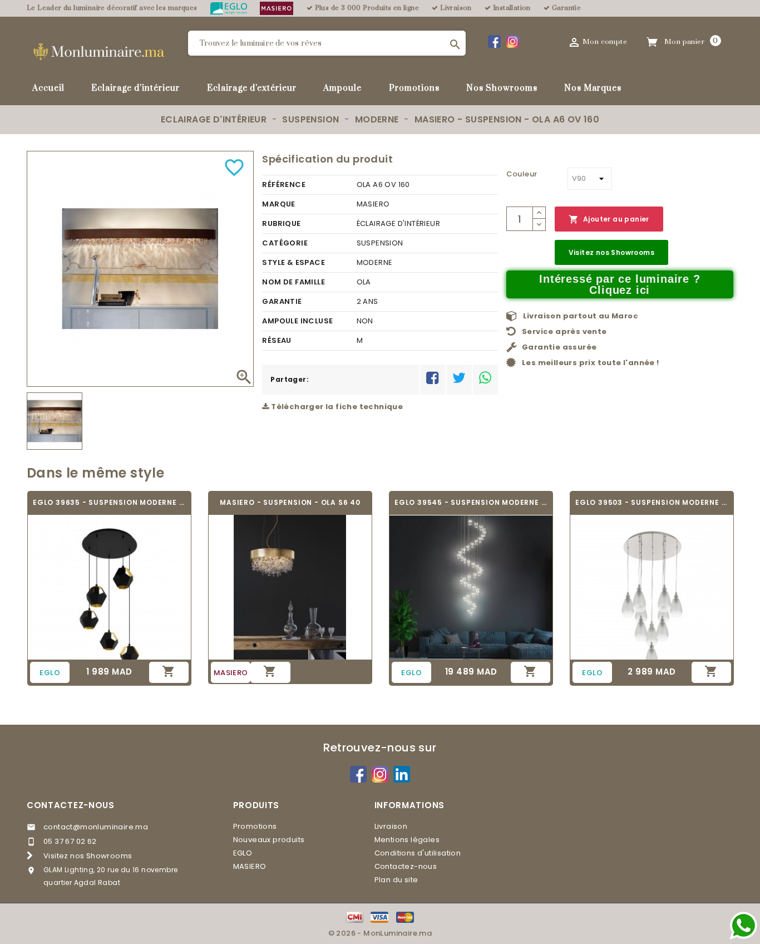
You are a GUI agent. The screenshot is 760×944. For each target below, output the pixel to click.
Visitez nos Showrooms (611, 252)
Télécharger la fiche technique (336, 406)
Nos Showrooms (501, 88)
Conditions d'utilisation (417, 853)
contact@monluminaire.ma (95, 827)
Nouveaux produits (269, 839)
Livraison (391, 826)
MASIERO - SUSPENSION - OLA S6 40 (290, 502)
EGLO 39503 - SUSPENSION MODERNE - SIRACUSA (651, 502)
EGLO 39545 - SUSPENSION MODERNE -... (470, 502)
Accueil (48, 88)
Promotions (414, 88)
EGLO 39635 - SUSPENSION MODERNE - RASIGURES (109, 502)
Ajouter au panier (609, 219)
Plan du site (396, 879)
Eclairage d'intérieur (135, 88)
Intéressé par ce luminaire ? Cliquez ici (619, 284)
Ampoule (342, 88)
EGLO (243, 853)
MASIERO (250, 866)
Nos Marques (592, 88)
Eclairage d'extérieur (252, 88)
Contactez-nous (71, 805)
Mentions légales (407, 839)
